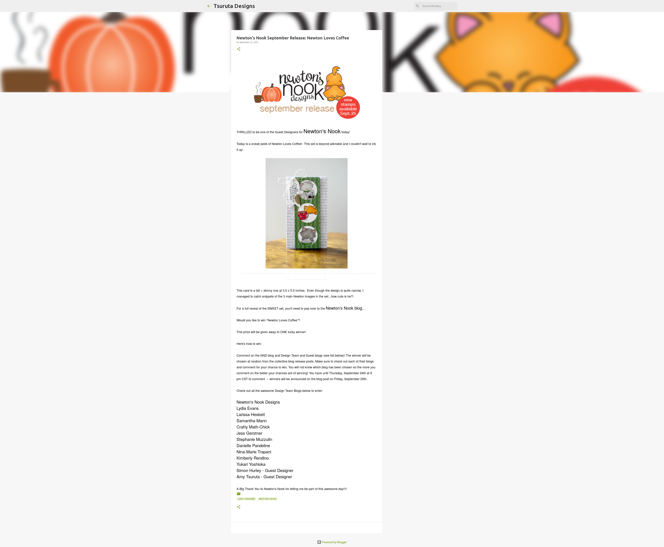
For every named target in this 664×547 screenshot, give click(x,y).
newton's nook (267, 499)
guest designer (246, 499)
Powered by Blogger (334, 542)
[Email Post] (239, 495)
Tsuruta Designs (234, 6)
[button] (239, 49)
